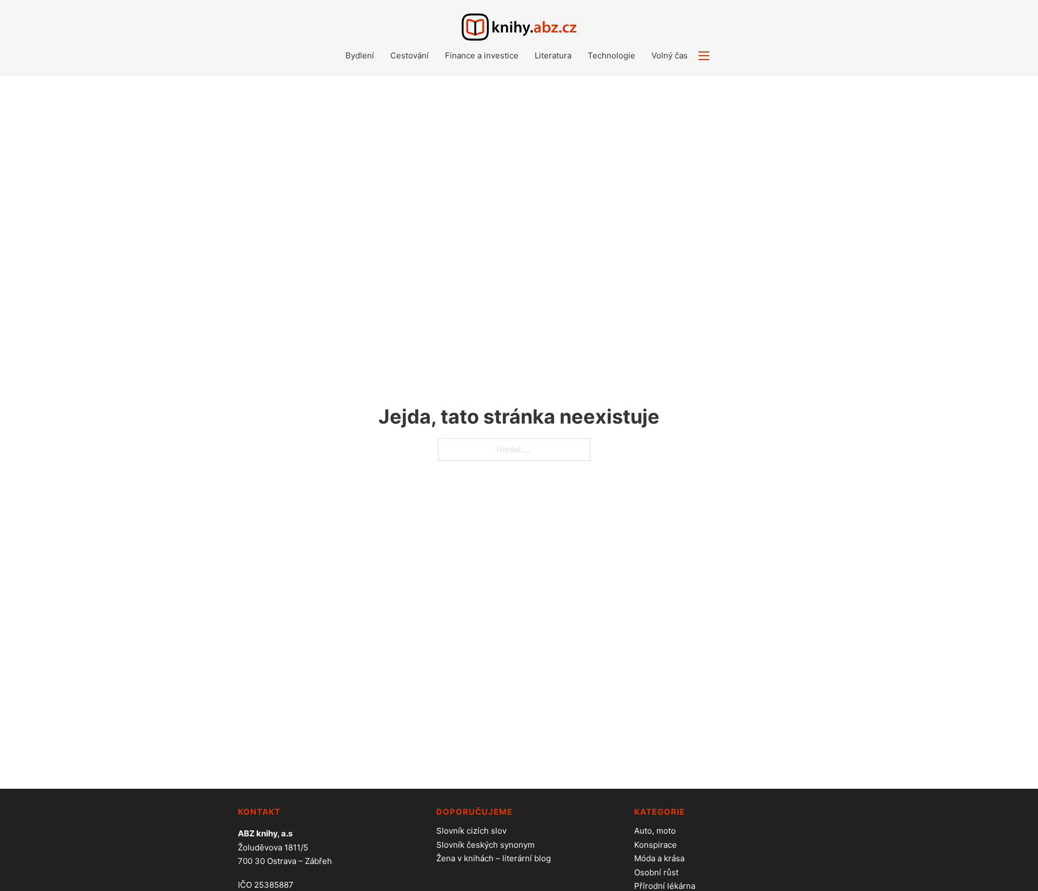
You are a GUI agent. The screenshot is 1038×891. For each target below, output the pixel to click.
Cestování (409, 55)
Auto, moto (655, 831)
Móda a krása (659, 858)
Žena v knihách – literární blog (493, 858)
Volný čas (669, 55)
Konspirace (655, 845)
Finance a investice (481, 55)
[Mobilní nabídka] (703, 55)
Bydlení (359, 55)
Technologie (611, 55)
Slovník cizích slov (471, 831)
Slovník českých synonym (485, 845)
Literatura (553, 55)
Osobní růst (656, 872)
